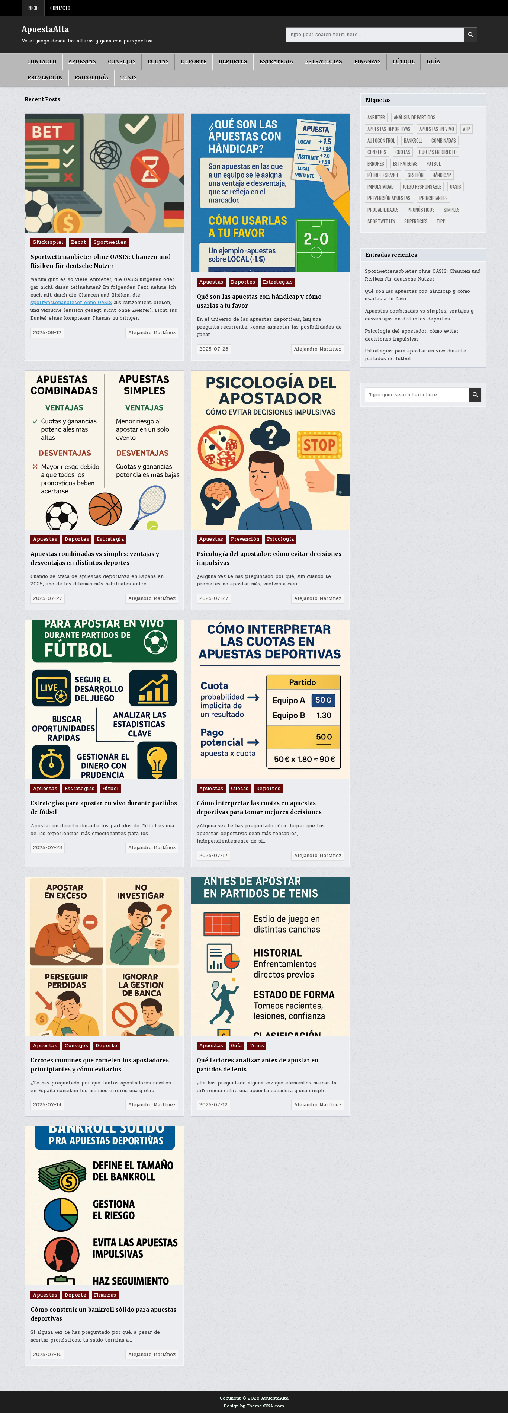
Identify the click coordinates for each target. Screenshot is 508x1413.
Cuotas (158, 61)
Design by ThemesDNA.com (254, 1406)
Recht (79, 242)
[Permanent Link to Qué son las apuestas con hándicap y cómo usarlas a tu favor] (270, 193)
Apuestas (82, 61)
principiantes (433, 198)
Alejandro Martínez (152, 332)
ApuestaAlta (45, 29)
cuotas (402, 152)
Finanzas (367, 61)
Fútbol (404, 61)
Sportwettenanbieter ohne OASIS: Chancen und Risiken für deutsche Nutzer (422, 275)
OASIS (455, 186)
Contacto (60, 8)
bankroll (413, 140)
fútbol (434, 163)
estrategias (405, 163)
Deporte (193, 61)
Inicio (33, 8)
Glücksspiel (48, 242)
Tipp (441, 221)
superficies (416, 221)
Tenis (128, 77)
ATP (466, 128)
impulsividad (380, 186)
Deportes (232, 61)
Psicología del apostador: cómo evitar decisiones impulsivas (412, 335)
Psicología (91, 77)
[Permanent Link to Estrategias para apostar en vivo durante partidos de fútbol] (104, 699)
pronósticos (421, 209)
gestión (416, 175)
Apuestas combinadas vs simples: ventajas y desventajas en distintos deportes (419, 315)
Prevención (45, 77)
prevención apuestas (389, 198)
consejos (376, 152)
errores (375, 163)
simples (452, 209)
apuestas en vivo (436, 128)
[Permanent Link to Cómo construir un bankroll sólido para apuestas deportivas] (104, 1205)
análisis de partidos (414, 117)
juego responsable (422, 186)
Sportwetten (110, 242)
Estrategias (323, 61)
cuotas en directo (438, 152)
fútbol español (383, 175)
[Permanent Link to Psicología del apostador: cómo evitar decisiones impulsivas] (270, 450)
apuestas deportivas (389, 128)
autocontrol (381, 140)
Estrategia (276, 61)
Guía (433, 61)
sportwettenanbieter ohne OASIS (71, 302)
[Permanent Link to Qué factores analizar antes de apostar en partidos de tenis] (270, 956)
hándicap (442, 175)
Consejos (122, 61)
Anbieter (376, 117)
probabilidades (383, 209)
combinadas (443, 140)
